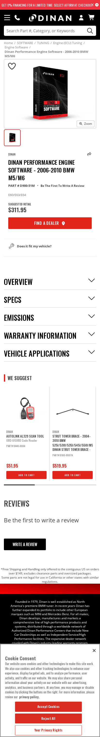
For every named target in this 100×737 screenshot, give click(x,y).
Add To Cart (26, 475)
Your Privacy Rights (48, 730)
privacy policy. (29, 696)
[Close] (94, 650)
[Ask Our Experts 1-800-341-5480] (17, 17)
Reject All (48, 718)
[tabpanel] (26, 433)
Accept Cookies (48, 706)
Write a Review (25, 544)
